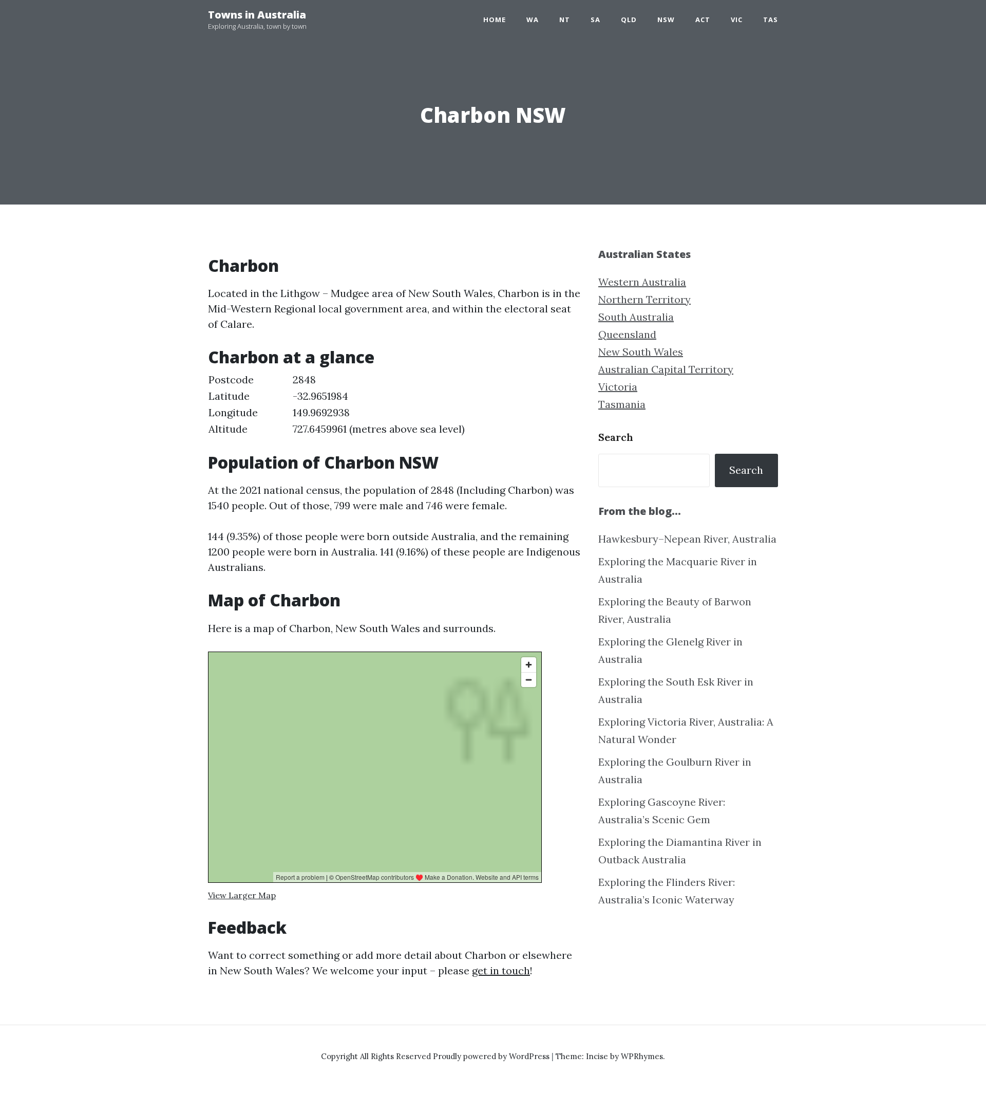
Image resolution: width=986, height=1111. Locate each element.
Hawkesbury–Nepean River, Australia (687, 538)
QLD (629, 19)
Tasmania (622, 404)
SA (595, 19)
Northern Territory (644, 299)
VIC (737, 19)
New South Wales (640, 351)
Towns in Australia (257, 15)
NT (564, 19)
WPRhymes (642, 1056)
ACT (702, 19)
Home (494, 19)
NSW (666, 19)
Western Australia (642, 281)
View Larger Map (242, 895)
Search (615, 437)
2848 (304, 379)
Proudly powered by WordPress (492, 1056)
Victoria (617, 386)
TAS (770, 19)
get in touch (501, 970)
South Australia (636, 316)
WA (532, 19)
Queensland (627, 334)
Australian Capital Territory (665, 369)
